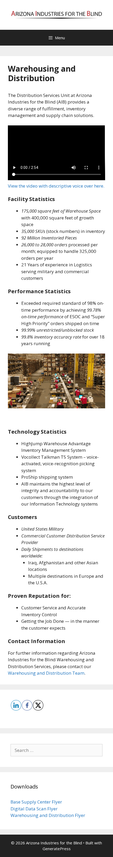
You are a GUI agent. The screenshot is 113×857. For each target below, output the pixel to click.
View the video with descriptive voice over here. (56, 186)
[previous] (15, 381)
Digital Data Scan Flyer (34, 809)
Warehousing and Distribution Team (46, 673)
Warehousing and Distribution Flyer (48, 815)
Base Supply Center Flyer (36, 802)
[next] (98, 381)
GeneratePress (57, 848)
